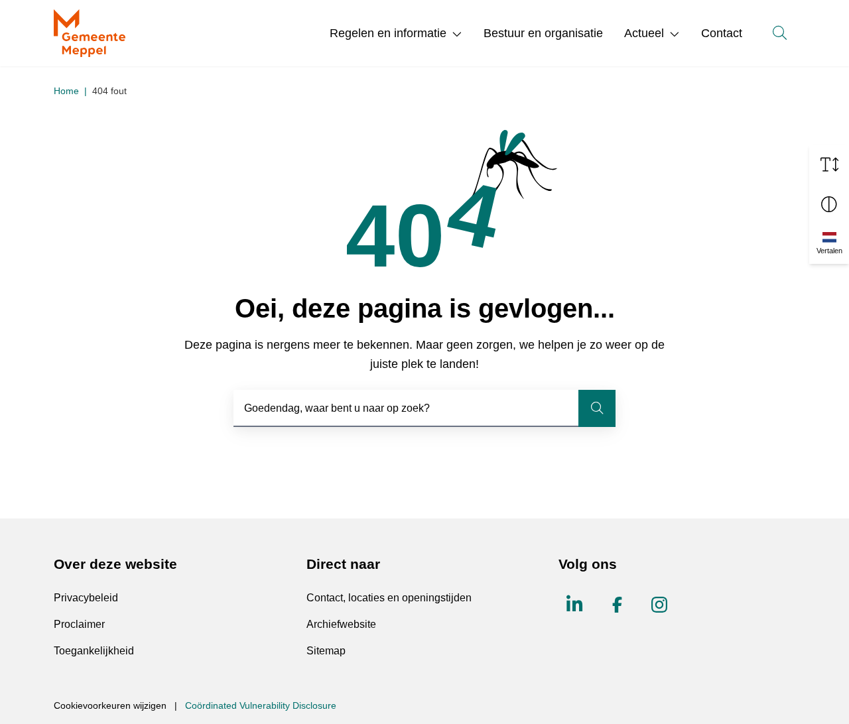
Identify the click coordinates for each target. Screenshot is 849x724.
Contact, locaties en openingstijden (389, 597)
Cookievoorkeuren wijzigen (110, 705)
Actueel (644, 33)
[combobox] (424, 408)
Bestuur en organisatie (543, 33)
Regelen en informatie (388, 33)
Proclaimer (79, 624)
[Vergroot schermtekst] (829, 164)
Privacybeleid (86, 597)
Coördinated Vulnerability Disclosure (260, 705)
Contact (721, 33)
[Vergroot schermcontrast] (829, 204)
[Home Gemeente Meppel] (89, 33)
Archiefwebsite (341, 624)
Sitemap (326, 650)
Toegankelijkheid (94, 650)
